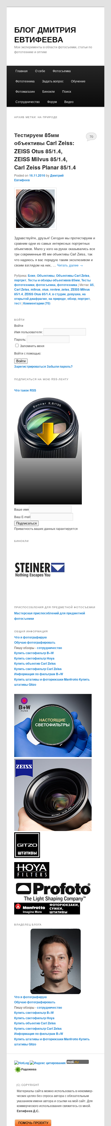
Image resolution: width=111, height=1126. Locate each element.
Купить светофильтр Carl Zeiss (38, 668)
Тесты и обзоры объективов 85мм (54, 280)
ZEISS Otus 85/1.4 (38, 294)
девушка (74, 294)
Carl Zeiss (21, 289)
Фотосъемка (62, 71)
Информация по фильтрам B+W (38, 674)
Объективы (45, 275)
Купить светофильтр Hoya (34, 658)
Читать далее (70, 265)
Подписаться (26, 523)
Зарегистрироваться (30, 366)
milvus (36, 289)
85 (92, 284)
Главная (21, 71)
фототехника (67, 284)
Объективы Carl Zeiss (72, 275)
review (55, 289)
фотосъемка (46, 284)
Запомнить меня (32, 345)
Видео (69, 101)
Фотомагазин (25, 91)
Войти (21, 361)
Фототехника (25, 81)
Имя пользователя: (28, 332)
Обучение (78, 81)
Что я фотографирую (30, 637)
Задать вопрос (53, 81)
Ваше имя (21, 509)
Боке (31, 275)
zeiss (65, 289)
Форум (52, 101)
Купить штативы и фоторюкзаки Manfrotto (46, 679)
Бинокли (48, 91)
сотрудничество (49, 647)
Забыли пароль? (60, 366)
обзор (71, 298)
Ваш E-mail (22, 516)
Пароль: (20, 339)
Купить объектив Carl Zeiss (35, 663)
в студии (59, 294)
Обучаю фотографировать (34, 642)
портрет (20, 280)
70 (91, 136)
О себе (40, 71)
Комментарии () (36, 303)
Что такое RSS (25, 390)
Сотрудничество (27, 101)
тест (17, 303)
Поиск (66, 91)
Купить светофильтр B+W (34, 653)
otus (45, 289)
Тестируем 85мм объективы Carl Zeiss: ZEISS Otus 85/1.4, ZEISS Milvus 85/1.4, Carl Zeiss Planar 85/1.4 (45, 151)
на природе (57, 298)
